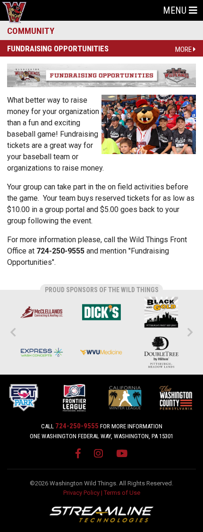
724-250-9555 (77, 426)
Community (30, 30)
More (184, 49)
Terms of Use (122, 492)
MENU (176, 10)
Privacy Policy (81, 492)
